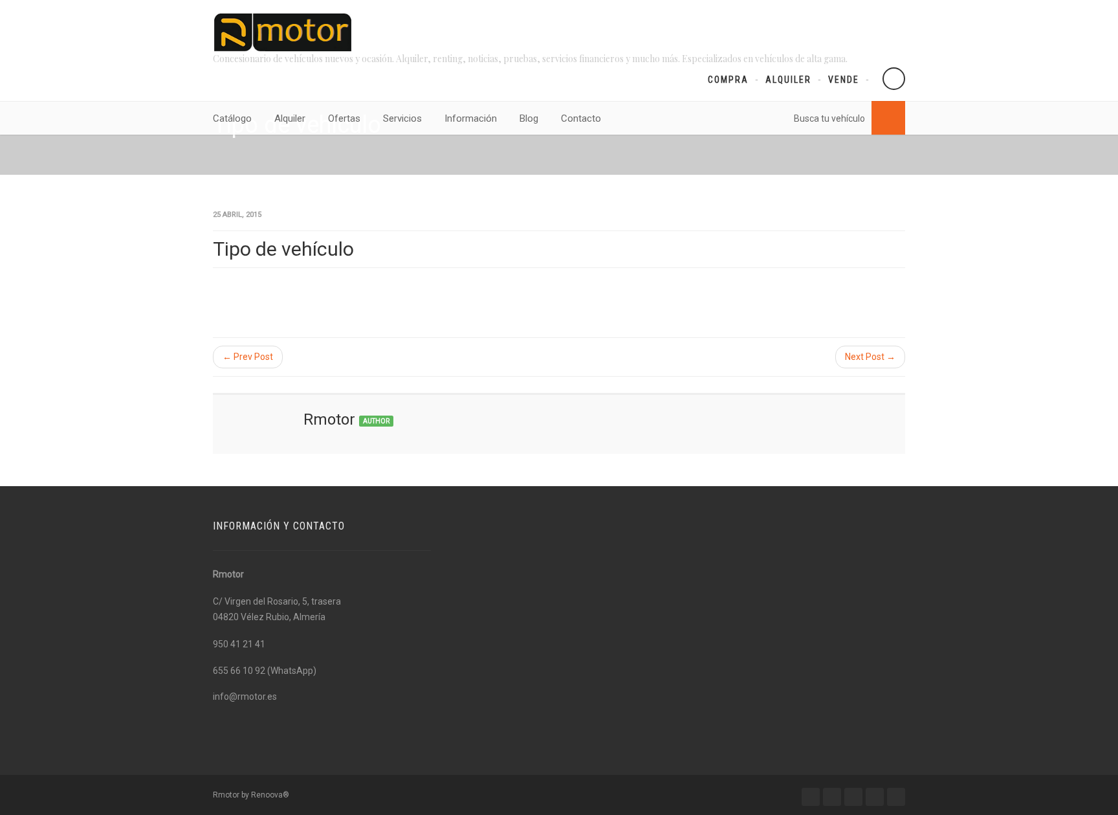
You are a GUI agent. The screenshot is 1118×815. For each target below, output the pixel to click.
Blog (529, 118)
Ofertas (344, 118)
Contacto (581, 118)
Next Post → (870, 357)
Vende (843, 79)
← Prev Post (248, 357)
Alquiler (788, 79)
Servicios (402, 118)
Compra (728, 79)
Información (470, 118)
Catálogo (232, 118)
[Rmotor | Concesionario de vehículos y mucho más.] (283, 32)
